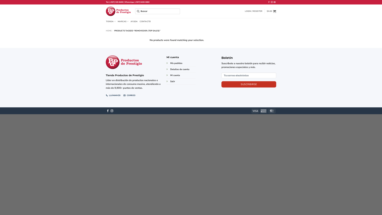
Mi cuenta (175, 75)
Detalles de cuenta (179, 69)
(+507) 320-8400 (116, 2)
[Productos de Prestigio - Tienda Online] (118, 11)
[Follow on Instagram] (272, 2)
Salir (172, 81)
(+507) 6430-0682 (142, 2)
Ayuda (134, 21)
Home (109, 30)
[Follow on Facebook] (269, 2)
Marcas (122, 21)
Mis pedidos (176, 63)
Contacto (145, 21)
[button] (253, 11)
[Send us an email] (274, 2)
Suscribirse (249, 84)
